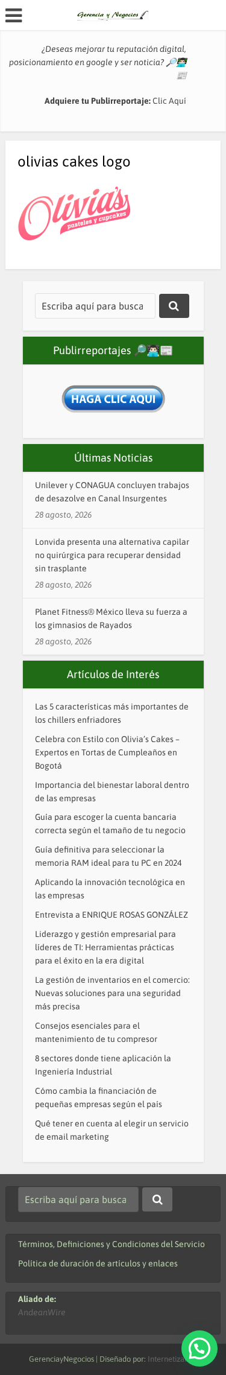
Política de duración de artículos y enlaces (98, 1263)
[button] (199, 1348)
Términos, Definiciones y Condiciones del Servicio (111, 1244)
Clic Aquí (169, 101)
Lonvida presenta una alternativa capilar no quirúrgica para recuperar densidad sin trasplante (112, 555)
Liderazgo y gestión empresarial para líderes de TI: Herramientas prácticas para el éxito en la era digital (105, 947)
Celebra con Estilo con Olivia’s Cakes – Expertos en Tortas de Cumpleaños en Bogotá (107, 752)
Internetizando (172, 1359)
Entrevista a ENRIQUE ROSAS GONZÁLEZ (111, 914)
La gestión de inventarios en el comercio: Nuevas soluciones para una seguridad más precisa (112, 993)
